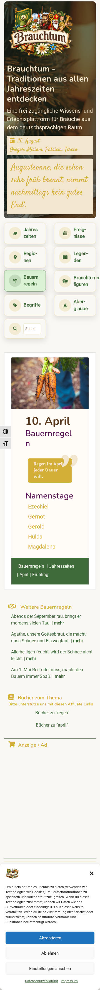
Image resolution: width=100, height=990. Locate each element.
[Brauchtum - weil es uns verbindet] (41, 32)
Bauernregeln (31, 566)
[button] (91, 873)
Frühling (40, 574)
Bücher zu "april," (52, 725)
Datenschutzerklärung (41, 981)
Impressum (69, 981)
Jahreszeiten (61, 566)
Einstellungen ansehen (50, 968)
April (23, 574)
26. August (29, 141)
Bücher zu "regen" (52, 712)
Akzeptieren (50, 937)
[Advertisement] (50, 800)
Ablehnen (50, 953)
